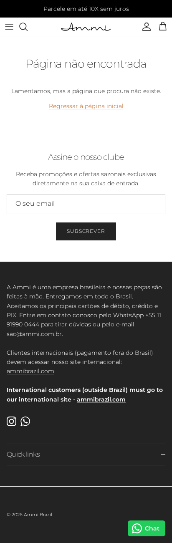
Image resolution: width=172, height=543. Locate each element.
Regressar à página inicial (86, 106)
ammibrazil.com (30, 371)
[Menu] (9, 27)
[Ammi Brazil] (86, 27)
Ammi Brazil (38, 515)
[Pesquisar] (27, 27)
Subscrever (86, 231)
